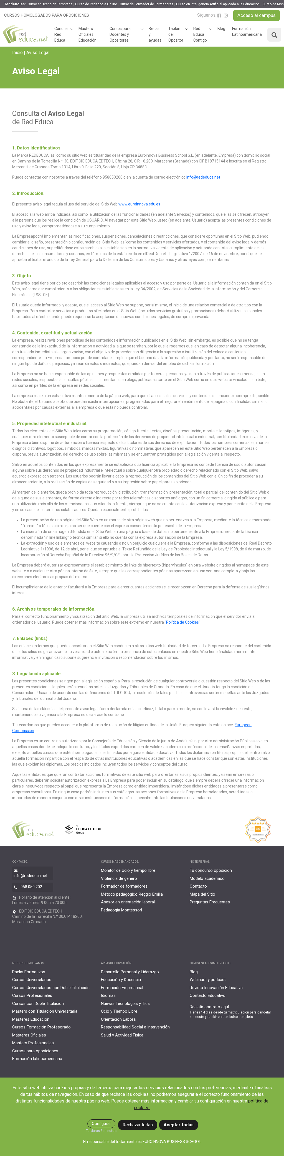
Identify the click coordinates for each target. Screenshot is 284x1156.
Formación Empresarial (122, 987)
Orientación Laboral (118, 1019)
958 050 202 (31, 887)
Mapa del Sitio (202, 894)
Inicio (17, 52)
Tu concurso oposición (211, 870)
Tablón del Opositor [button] (175, 34)
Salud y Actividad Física (122, 1035)
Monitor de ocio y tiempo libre (128, 870)
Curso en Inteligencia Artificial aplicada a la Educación (218, 4)
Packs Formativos (28, 971)
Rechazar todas (138, 1124)
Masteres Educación (30, 1019)
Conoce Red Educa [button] (61, 34)
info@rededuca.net (203, 177)
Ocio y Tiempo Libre (119, 1011)
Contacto (198, 886)
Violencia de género (119, 878)
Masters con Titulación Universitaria (44, 1011)
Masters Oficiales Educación (87, 34)
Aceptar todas (179, 1124)
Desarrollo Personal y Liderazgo (130, 971)
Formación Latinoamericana (247, 31)
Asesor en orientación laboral (128, 902)
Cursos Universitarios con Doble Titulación (51, 987)
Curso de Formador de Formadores (146, 4)
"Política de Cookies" (182, 622)
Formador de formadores (124, 886)
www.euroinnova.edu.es (139, 204)
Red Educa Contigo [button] (200, 34)
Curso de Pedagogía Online (96, 4)
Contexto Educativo (207, 995)
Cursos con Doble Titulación (38, 1003)
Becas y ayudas (155, 34)
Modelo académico (207, 878)
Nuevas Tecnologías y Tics (125, 1003)
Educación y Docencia (121, 979)
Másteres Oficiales (29, 1035)
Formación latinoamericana (37, 1058)
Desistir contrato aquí (209, 1006)
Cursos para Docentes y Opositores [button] (120, 34)
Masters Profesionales (33, 1042)
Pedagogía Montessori (121, 910)
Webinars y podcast (208, 979)
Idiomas (108, 995)
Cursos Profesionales (32, 995)
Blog (221, 28)
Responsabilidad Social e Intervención (135, 1027)
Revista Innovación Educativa (216, 987)
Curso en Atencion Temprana (50, 4)
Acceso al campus (256, 15)
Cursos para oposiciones (35, 1050)
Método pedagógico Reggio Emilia (132, 894)
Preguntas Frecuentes (210, 902)
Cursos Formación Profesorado (41, 1027)
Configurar (101, 1123)
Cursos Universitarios (31, 979)
